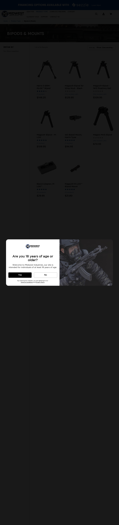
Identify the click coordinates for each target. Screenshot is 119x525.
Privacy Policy (40, 282)
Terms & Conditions (27, 282)
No (45, 275)
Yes (20, 275)
